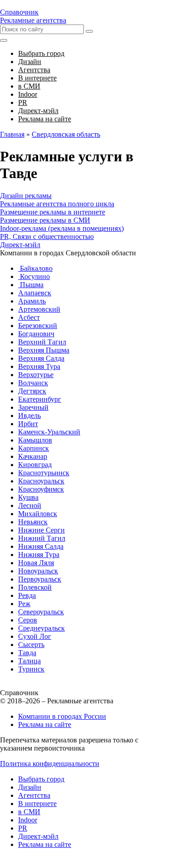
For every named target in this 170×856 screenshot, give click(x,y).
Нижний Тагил (41, 538)
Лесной (29, 505)
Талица (29, 661)
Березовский (37, 325)
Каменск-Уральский (49, 432)
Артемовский (39, 309)
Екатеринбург (39, 399)
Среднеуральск (41, 628)
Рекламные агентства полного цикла (57, 204)
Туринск (31, 669)
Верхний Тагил (42, 342)
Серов (27, 620)
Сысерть (31, 644)
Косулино (34, 276)
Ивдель (29, 415)
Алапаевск (34, 293)
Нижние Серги (41, 530)
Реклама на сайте (44, 724)
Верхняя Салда (41, 358)
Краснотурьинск (43, 473)
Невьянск (33, 522)
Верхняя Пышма (43, 350)
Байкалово (35, 268)
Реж (24, 603)
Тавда (27, 653)
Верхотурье (35, 374)
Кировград (35, 464)
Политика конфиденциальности (49, 763)
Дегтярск (32, 391)
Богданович (36, 334)
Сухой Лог (34, 636)
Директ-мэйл (20, 245)
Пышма (31, 285)
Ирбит (28, 424)
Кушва (28, 497)
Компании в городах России (62, 716)
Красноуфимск (41, 489)
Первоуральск (39, 579)
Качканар (32, 456)
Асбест (29, 317)
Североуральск (41, 612)
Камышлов (35, 440)
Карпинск (33, 448)
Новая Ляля (36, 563)
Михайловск (37, 514)
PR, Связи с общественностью (47, 236)
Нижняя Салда (40, 546)
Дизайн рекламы (26, 195)
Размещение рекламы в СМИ (45, 220)
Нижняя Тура (38, 554)
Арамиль (32, 301)
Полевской (35, 587)
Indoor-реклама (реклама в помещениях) (62, 228)
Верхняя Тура (39, 366)
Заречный (33, 407)
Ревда (27, 595)
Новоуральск (38, 571)
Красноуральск (41, 481)
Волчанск (33, 383)
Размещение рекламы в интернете (52, 212)
